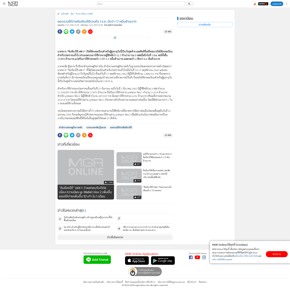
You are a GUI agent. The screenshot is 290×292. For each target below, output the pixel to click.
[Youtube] (197, 257)
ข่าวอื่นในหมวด (115, 237)
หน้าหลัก (65, 13)
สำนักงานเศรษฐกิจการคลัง (70, 127)
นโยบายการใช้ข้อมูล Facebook (171, 281)
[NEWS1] (263, 3)
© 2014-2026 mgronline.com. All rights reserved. (145, 285)
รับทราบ (277, 254)
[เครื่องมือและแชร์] (286, 4)
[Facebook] (191, 257)
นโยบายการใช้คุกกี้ (114, 281)
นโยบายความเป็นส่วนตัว (93, 281)
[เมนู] (4, 3)
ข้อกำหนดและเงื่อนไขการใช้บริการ (140, 281)
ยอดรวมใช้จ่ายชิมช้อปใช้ (121, 127)
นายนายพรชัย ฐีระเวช (96, 127)
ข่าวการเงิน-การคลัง (84, 13)
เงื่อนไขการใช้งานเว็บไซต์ (246, 255)
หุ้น (72, 13)
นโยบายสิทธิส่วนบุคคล (222, 259)
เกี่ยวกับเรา (192, 281)
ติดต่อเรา (203, 281)
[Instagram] (204, 257)
